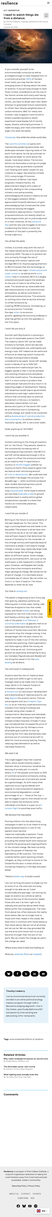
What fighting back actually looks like (21, 1074)
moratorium (12, 691)
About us (14, 1194)
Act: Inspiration (11, 10)
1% (12, 772)
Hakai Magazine (26, 1069)
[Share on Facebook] (17, 974)
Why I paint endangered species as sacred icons (26, 1059)
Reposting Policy (19, 1186)
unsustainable (16, 490)
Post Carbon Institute (36, 1171)
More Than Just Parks (22, 1077)
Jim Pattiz (10, 1077)
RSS (32, 1198)
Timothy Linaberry (13, 22)
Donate (37, 1194)
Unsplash (37, 954)
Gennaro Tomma (12, 1069)
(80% (28, 79)
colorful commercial (19, 144)
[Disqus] (26, 1126)
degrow (13, 698)
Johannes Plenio (21, 954)
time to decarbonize (18, 474)
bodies (26, 610)
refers (17, 312)
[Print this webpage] (43, 974)
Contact (25, 1194)
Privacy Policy (34, 1186)
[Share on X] (26, 974)
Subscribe (23, 1198)
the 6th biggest (23, 464)
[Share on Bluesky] (9, 974)
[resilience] (9, 3)
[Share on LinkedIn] (34, 974)
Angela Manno (11, 1061)
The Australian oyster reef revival (19, 1066)
